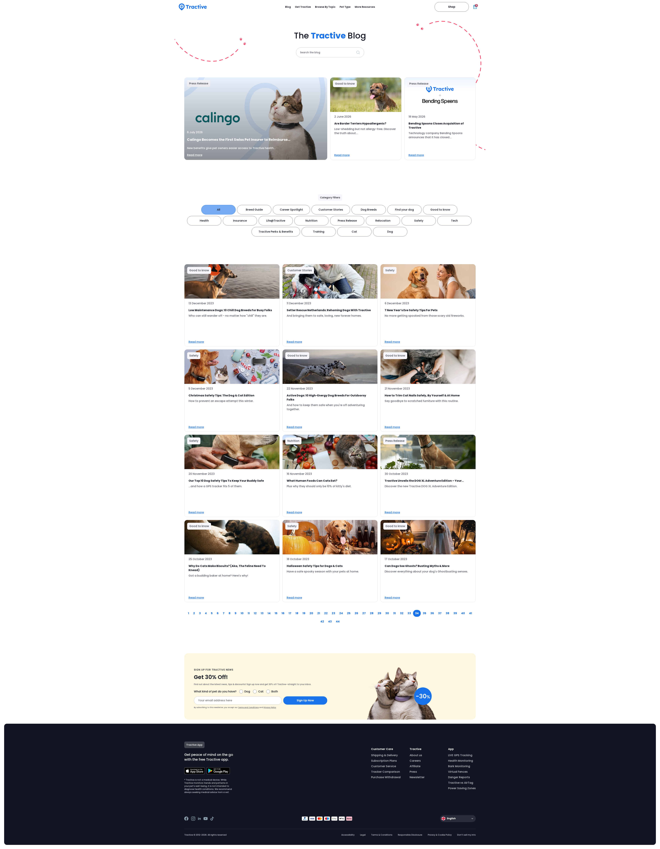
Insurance (240, 221)
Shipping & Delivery (384, 755)
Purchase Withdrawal (386, 777)
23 (333, 613)
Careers (415, 761)
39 (455, 613)
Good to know (440, 210)
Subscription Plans (384, 761)
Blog (288, 7)
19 (303, 613)
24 (341, 613)
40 (463, 613)
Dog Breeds (369, 210)
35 (424, 613)
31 (394, 613)
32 (401, 613)
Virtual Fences (458, 772)
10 (242, 613)
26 (356, 613)
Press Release (347, 221)
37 (440, 613)
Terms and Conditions (248, 707)
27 (364, 613)
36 (432, 613)
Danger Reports (459, 777)
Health (204, 221)
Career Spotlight (291, 210)
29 (379, 613)
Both (274, 691)
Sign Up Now (305, 700)
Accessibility (348, 834)
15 (276, 613)
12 (255, 613)
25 (348, 613)
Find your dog (404, 210)
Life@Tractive (275, 221)
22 (326, 613)
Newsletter (417, 777)
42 (322, 621)
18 (296, 613)
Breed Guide (254, 210)
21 (318, 613)
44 (338, 621)
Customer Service (383, 766)
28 (371, 613)
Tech (454, 221)
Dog (390, 232)
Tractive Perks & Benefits (275, 232)
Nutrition (311, 221)
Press (413, 772)
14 (269, 613)
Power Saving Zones (462, 788)
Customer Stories (330, 210)
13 (262, 613)
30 (387, 613)
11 (249, 613)
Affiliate (415, 766)
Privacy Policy (270, 707)
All (218, 210)
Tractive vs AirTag (460, 783)
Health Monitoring (460, 761)
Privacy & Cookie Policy (440, 834)
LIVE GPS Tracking (460, 755)
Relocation (382, 221)
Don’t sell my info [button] (466, 834)
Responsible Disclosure (410, 834)
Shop (451, 7)
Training (318, 232)
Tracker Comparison (385, 772)
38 (447, 613)
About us (416, 755)
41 (470, 613)
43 (330, 621)
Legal (363, 834)
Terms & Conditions (381, 834)
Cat (354, 232)
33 (409, 613)
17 (290, 613)
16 (283, 613)
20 (311, 613)
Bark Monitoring (459, 766)
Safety (418, 221)
